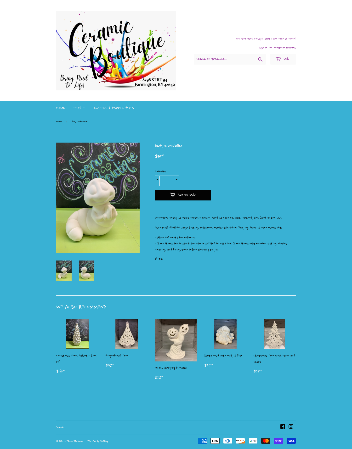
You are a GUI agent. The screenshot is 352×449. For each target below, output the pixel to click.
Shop (78, 108)
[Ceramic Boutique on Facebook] (282, 427)
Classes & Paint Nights (114, 108)
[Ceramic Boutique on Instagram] (291, 427)
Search (59, 427)
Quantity (160, 171)
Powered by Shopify (97, 441)
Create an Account (285, 48)
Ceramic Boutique (73, 441)
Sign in (263, 48)
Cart (286, 59)
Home (60, 108)
